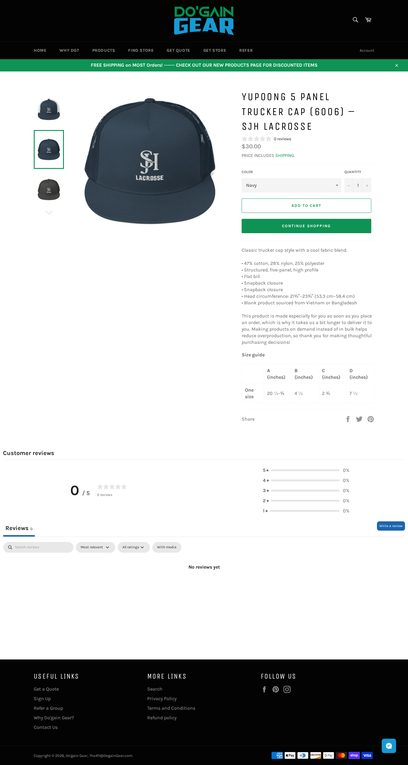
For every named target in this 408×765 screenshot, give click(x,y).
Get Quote (178, 50)
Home (40, 50)
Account (367, 50)
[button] (306, 470)
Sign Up (42, 698)
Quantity (352, 172)
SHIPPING (284, 155)
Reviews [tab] (19, 528)
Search (154, 689)
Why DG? (69, 50)
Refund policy (162, 717)
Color (247, 172)
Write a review (391, 526)
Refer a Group (48, 708)
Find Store (141, 50)
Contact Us (46, 727)
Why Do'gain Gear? (54, 717)
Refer (246, 50)
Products (103, 50)
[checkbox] (166, 547)
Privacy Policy (162, 698)
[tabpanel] (204, 587)
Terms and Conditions (171, 708)
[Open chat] (389, 746)
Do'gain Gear (77, 755)
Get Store (214, 50)
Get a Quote (46, 689)
